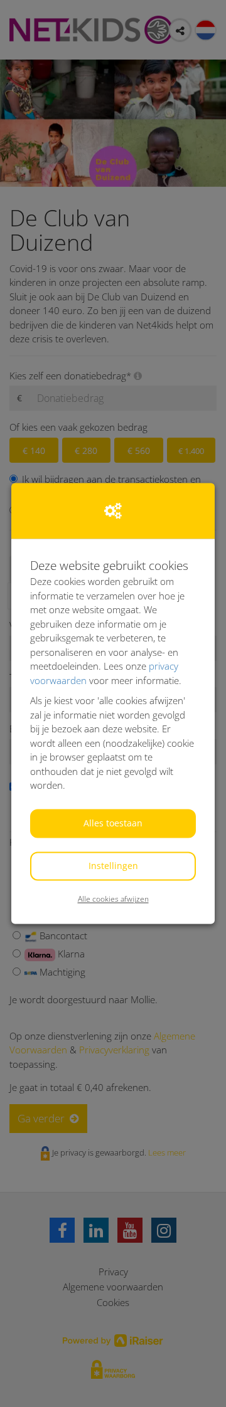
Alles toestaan (113, 823)
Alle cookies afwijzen (113, 898)
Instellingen (113, 866)
